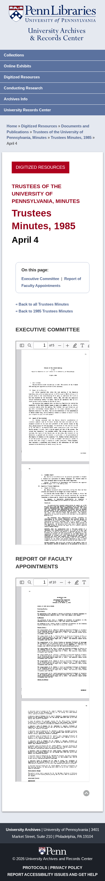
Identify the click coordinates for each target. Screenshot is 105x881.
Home (12, 126)
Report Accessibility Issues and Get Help (52, 874)
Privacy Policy (66, 867)
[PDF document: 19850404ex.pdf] (53, 443)
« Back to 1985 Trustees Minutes (44, 311)
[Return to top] (86, 794)
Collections (14, 55)
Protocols (35, 867)
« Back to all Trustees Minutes (42, 304)
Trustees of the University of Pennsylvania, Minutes (46, 193)
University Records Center (27, 110)
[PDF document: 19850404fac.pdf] (53, 680)
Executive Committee (40, 278)
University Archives (23, 829)
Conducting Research (23, 88)
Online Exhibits (17, 66)
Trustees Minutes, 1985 (71, 137)
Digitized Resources (22, 77)
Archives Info (16, 99)
